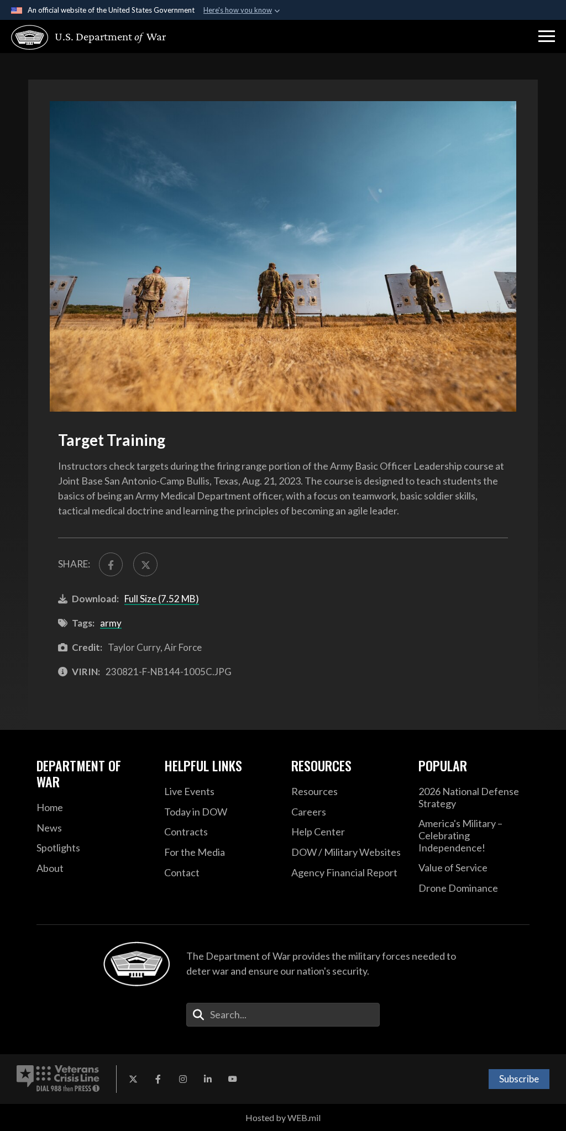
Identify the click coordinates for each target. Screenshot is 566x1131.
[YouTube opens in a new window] (232, 1079)
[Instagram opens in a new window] (183, 1079)
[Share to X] (145, 564)
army (111, 623)
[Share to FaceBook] (111, 564)
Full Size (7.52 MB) (161, 598)
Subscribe (519, 1079)
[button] (546, 36)
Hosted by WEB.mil (283, 1117)
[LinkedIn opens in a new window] (208, 1079)
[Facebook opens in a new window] (158, 1079)
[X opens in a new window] (133, 1079)
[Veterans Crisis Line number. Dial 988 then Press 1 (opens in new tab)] (58, 1079)
